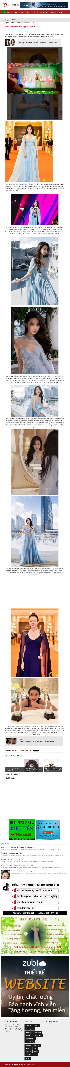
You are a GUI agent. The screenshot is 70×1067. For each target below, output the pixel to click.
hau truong (29, 1032)
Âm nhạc (9, 12)
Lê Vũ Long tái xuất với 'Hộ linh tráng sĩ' (12, 859)
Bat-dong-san (29, 1029)
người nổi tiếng (30, 1042)
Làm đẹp (53, 12)
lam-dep (28, 1035)
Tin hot (28, 1055)
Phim (21, 739)
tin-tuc (27, 1058)
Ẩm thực (6, 16)
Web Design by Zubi (29, 1064)
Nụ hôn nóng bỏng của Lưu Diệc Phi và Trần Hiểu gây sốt (37, 741)
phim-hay (28, 1048)
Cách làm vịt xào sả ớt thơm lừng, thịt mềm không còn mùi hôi (18, 847)
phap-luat (28, 1045)
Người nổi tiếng (19, 12)
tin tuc (34, 1055)
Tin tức (36, 12)
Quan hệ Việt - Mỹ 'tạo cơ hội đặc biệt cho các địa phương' (17, 865)
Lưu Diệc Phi (24, 184)
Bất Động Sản (44, 12)
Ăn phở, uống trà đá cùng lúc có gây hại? (12, 853)
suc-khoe (28, 1051)
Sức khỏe (61, 12)
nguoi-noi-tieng (30, 1038)
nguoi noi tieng (37, 1035)
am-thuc (36, 1025)
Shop (12, 16)
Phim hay (28, 12)
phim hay (36, 1045)
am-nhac (28, 1025)
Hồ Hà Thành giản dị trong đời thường (21, 871)
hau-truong (38, 1032)
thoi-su (36, 1051)
